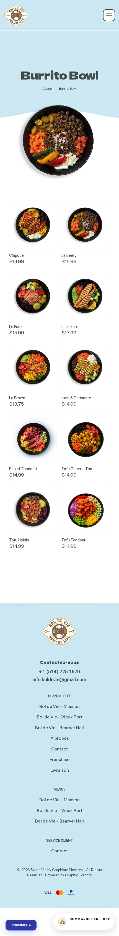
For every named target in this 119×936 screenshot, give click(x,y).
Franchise (59, 759)
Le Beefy (68, 255)
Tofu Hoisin (19, 540)
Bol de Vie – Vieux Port (59, 717)
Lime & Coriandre (76, 398)
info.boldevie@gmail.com (59, 679)
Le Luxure (69, 326)
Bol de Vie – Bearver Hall (59, 727)
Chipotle (16, 255)
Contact (59, 749)
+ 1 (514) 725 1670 (59, 671)
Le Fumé (16, 326)
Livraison (59, 770)
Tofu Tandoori (73, 540)
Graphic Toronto (78, 875)
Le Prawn (17, 398)
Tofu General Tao (76, 469)
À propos (59, 738)
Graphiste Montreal (68, 870)
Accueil (47, 88)
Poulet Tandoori (23, 469)
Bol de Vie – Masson (59, 706)
